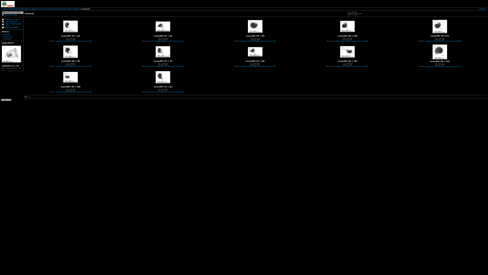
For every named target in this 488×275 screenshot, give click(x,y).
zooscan (77, 41)
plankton (72, 41)
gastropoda (59, 41)
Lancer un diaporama (11, 21)
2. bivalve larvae (7, 36)
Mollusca (77, 9)
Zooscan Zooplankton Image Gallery (59, 9)
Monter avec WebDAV (11, 27)
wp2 (82, 41)
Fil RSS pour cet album (12, 19)
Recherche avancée (11, 15)
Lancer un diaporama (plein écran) (13, 24)
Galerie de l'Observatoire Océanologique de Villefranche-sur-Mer (23, 9)
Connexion (482, 9)
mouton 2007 (87, 41)
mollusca (66, 41)
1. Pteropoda (6, 34)
